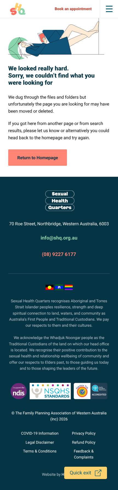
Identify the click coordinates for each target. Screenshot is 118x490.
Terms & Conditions (40, 451)
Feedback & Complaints (84, 454)
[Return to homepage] (59, 200)
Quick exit (80, 473)
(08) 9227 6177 (59, 254)
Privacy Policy (83, 433)
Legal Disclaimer (40, 442)
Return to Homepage (37, 157)
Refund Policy (83, 442)
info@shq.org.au (59, 238)
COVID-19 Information (39, 433)
